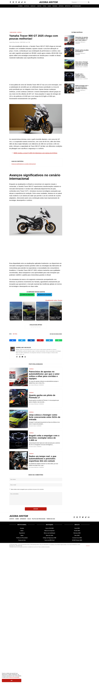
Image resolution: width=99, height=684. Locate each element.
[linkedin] (25, 357)
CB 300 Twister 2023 (77, 540)
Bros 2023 (77, 535)
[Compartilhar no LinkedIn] (31, 340)
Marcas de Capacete (49, 530)
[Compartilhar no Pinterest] (40, 340)
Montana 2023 (77, 533)
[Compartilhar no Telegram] (49, 340)
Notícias (19, 32)
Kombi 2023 (77, 530)
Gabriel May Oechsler (23, 347)
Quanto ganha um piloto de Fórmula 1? (42, 396)
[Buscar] (89, 2)
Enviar (35, 509)
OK (11, 680)
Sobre (17, 518)
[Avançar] (61, 311)
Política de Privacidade (38, 518)
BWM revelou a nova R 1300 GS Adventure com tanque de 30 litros (35, 153)
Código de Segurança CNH (49, 537)
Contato (11, 518)
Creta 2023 (77, 528)
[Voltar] (10, 311)
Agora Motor (13, 32)
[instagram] (20, 357)
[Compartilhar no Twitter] (21, 340)
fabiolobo (88, 545)
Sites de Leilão (49, 535)
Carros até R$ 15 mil (49, 540)
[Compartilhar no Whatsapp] (58, 340)
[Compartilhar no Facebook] (12, 340)
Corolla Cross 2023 (77, 537)
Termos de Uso (50, 518)
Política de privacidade (14, 677)
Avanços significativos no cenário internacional (24, 164)
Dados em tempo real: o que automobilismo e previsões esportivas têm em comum (42, 458)
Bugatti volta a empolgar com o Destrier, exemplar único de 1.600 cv (44, 437)
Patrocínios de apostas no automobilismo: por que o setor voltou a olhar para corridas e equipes (44, 375)
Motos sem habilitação (49, 533)
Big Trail (15, 333)
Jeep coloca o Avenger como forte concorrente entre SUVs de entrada (44, 417)
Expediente (23, 518)
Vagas (29, 518)
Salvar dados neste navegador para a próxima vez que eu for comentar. (27, 489)
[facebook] (17, 357)
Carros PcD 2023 (49, 528)
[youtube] (22, 357)
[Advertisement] (49, 18)
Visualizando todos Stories (53, 300)
